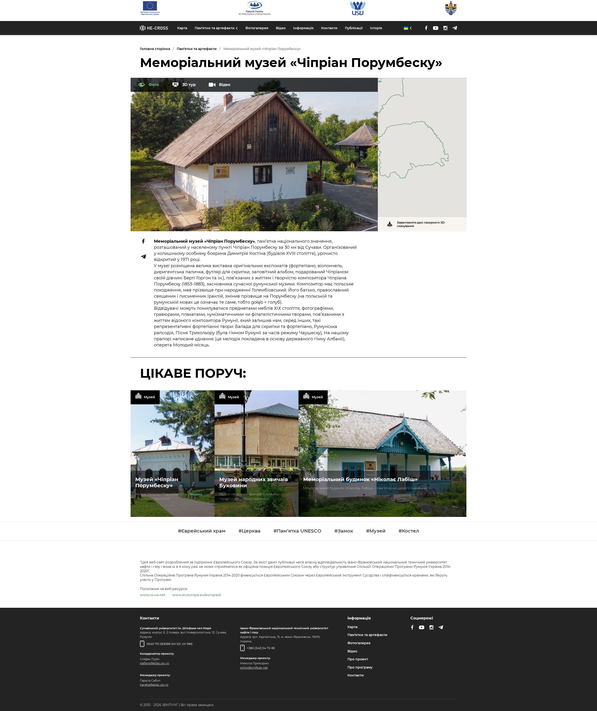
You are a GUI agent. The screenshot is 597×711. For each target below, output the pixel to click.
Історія (376, 28)
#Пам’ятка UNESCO (297, 531)
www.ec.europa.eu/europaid (196, 595)
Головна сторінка (155, 49)
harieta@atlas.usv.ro (154, 684)
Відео (281, 28)
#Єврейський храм (202, 531)
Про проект (357, 659)
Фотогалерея (256, 28)
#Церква (249, 531)
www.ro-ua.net (152, 595)
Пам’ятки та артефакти (215, 28)
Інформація (303, 28)
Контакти (329, 28)
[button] (422, 145)
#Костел (409, 531)
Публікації (354, 28)
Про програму (359, 667)
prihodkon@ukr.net (254, 667)
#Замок (343, 531)
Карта (182, 28)
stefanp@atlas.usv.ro (154, 663)
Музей (149, 397)
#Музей (375, 531)
